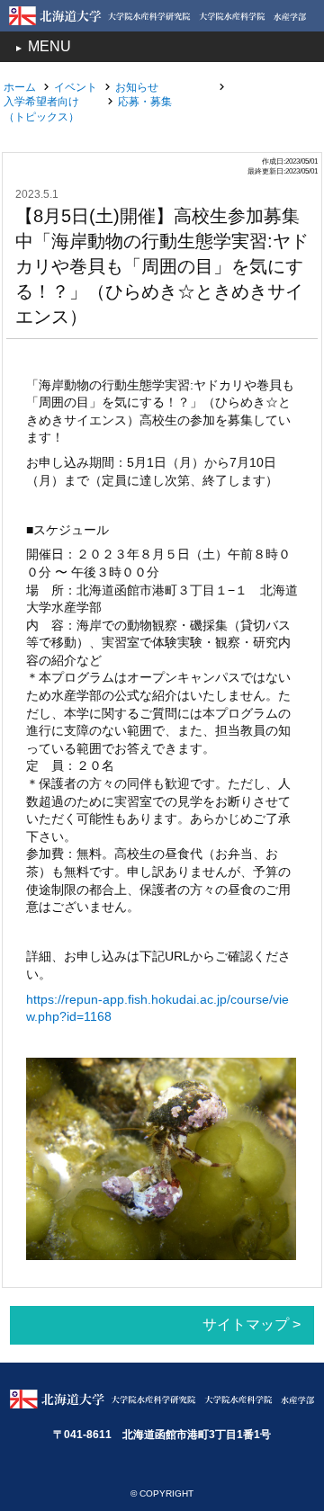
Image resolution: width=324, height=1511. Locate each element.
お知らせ (136, 87)
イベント (75, 87)
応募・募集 (145, 101)
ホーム (20, 87)
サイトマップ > (251, 1324)
